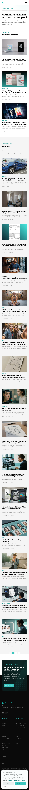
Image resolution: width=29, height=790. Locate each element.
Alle (2, 151)
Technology (9, 153)
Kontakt (3, 763)
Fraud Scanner (5, 721)
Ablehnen (8, 784)
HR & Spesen (5, 741)
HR (20, 153)
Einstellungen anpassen (8, 786)
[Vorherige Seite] (10, 653)
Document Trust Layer (21, 723)
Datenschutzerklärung (13, 780)
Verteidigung (5, 747)
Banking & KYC (5, 738)
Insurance (7, 151)
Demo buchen (9, 685)
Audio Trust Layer (20, 725)
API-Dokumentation (20, 741)
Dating (3, 153)
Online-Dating (5, 750)
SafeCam (4, 723)
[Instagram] (6, 713)
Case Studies (19, 738)
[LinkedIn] (3, 713)
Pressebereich (5, 761)
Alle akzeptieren (21, 784)
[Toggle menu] (26, 2)
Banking (16, 153)
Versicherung (5, 736)
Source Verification (20, 730)
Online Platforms (16, 151)
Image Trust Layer (20, 721)
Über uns (4, 756)
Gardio (3, 727)
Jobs (3, 758)
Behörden (4, 745)
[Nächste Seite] (19, 653)
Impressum (22, 780)
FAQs (17, 743)
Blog (17, 736)
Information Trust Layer (21, 727)
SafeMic (3, 725)
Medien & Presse (6, 743)
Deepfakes (24, 151)
